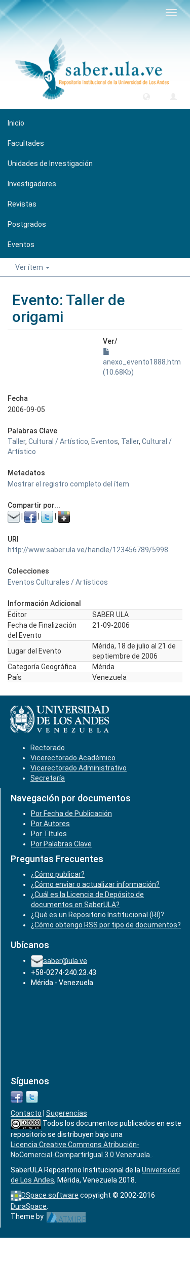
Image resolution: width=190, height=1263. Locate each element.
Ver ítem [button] (30, 267)
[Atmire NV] (66, 1216)
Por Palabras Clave (61, 844)
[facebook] (17, 1096)
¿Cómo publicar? (58, 874)
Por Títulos (49, 834)
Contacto (26, 1113)
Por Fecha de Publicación (71, 813)
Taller (16, 441)
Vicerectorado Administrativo (78, 768)
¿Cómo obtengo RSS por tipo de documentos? (106, 925)
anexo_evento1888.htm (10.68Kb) (142, 367)
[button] (146, 96)
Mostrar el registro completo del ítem (68, 484)
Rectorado (47, 748)
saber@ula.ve (65, 960)
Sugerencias (66, 1113)
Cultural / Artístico (58, 441)
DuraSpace (29, 1206)
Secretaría (47, 778)
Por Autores (50, 824)
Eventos (104, 441)
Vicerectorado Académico (73, 758)
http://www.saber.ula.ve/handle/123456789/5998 (88, 550)
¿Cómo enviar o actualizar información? (95, 884)
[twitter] (32, 1096)
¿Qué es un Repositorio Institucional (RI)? (97, 915)
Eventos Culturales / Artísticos (58, 582)
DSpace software (50, 1195)
